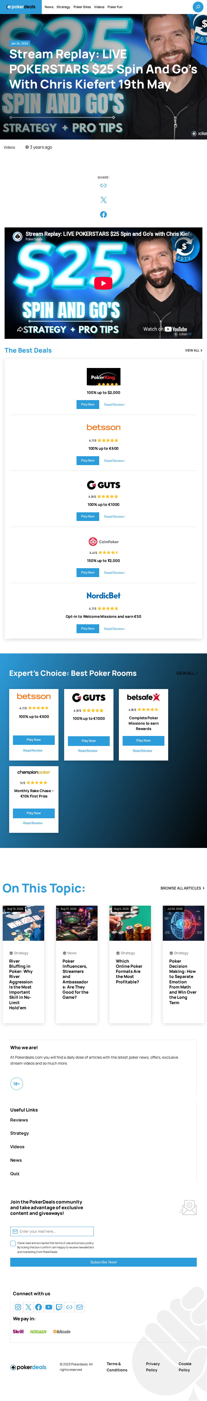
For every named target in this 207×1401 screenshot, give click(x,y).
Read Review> (115, 404)
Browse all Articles (181, 888)
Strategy (21, 952)
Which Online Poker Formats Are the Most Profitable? (129, 971)
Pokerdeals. (79, 1364)
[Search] (198, 7)
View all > (187, 673)
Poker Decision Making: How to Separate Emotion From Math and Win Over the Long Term (182, 982)
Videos (9, 147)
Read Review (33, 750)
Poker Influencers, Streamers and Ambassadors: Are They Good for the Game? (75, 979)
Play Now (87, 404)
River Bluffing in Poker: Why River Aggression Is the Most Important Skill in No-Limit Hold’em (21, 984)
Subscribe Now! (103, 1262)
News (72, 952)
